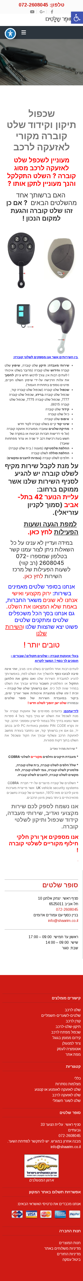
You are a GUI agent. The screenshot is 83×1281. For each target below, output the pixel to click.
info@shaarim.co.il (63, 921)
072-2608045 (67, 909)
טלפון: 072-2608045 (41, 5)
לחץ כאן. (32, 576)
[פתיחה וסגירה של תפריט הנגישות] (10, 33)
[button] (77, 18)
